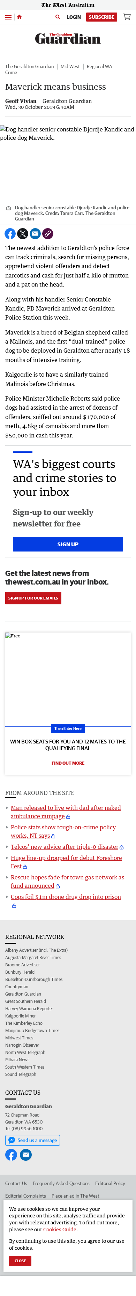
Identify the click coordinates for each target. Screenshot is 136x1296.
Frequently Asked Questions (61, 1183)
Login (74, 17)
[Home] (19, 17)
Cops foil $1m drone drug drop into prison (66, 896)
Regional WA (99, 66)
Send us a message (37, 1140)
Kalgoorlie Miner (20, 1016)
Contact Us (16, 1183)
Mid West (70, 66)
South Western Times (24, 1067)
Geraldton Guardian (23, 994)
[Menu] (8, 16)
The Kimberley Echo (24, 1023)
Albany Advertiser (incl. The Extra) (36, 950)
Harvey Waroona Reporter (29, 1008)
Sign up (68, 544)
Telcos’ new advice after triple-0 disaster (64, 846)
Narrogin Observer (22, 1045)
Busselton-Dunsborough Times (33, 979)
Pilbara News (17, 1059)
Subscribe (101, 17)
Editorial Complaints (25, 1196)
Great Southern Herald (25, 1001)
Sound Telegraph (20, 1074)
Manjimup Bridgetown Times (32, 1030)
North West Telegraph (25, 1052)
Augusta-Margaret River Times (33, 957)
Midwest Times (19, 1037)
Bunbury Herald (20, 972)
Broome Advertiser (22, 964)
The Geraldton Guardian (29, 66)
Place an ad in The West (75, 1196)
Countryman (16, 986)
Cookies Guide (59, 1229)
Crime (11, 72)
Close (20, 1260)
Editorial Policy (110, 1183)
